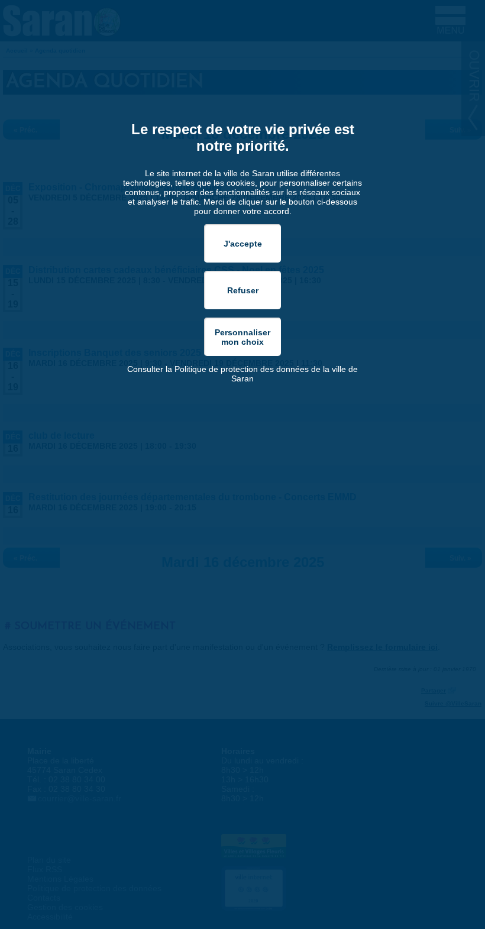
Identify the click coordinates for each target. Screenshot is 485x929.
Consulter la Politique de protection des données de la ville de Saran (242, 373)
